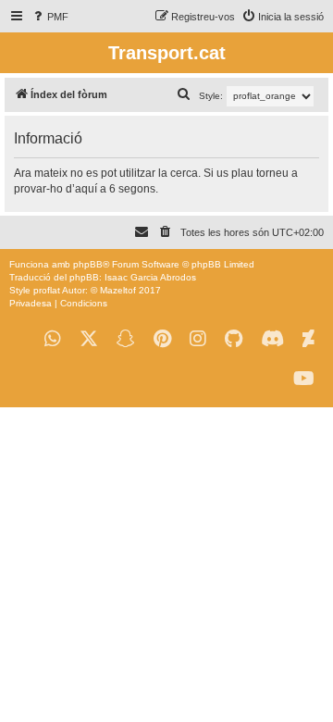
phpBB (88, 264)
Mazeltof (118, 290)
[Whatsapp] (53, 339)
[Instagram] (198, 339)
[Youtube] (304, 379)
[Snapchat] (126, 339)
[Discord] (272, 339)
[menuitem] (49, 17)
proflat (46, 290)
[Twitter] (89, 339)
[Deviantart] (308, 339)
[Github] (233, 339)
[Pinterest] (162, 339)
